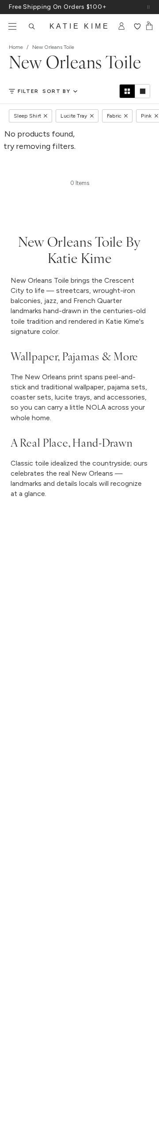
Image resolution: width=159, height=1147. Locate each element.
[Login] (122, 26)
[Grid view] (127, 91)
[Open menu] (12, 26)
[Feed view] (142, 91)
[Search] (32, 26)
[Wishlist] (137, 26)
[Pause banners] (148, 7)
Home (16, 47)
